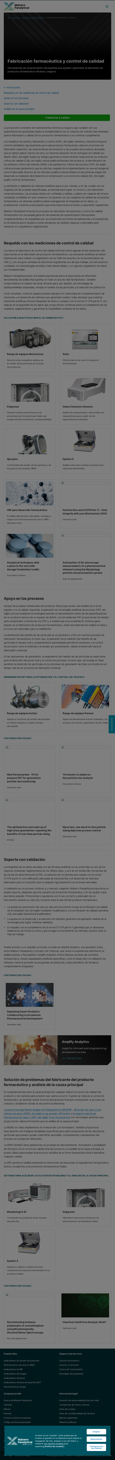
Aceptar (96, 1431)
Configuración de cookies (96, 1447)
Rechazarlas (96, 1439)
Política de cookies (54, 1446)
